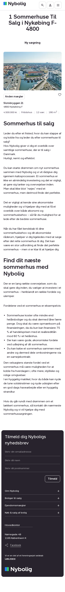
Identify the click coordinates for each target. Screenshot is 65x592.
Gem (60, 95)
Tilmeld (52, 478)
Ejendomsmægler (15, 505)
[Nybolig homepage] (18, 569)
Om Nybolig (12, 490)
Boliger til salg (13, 498)
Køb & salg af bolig (16, 512)
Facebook (15, 545)
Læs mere (10, 558)
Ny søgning (32, 42)
